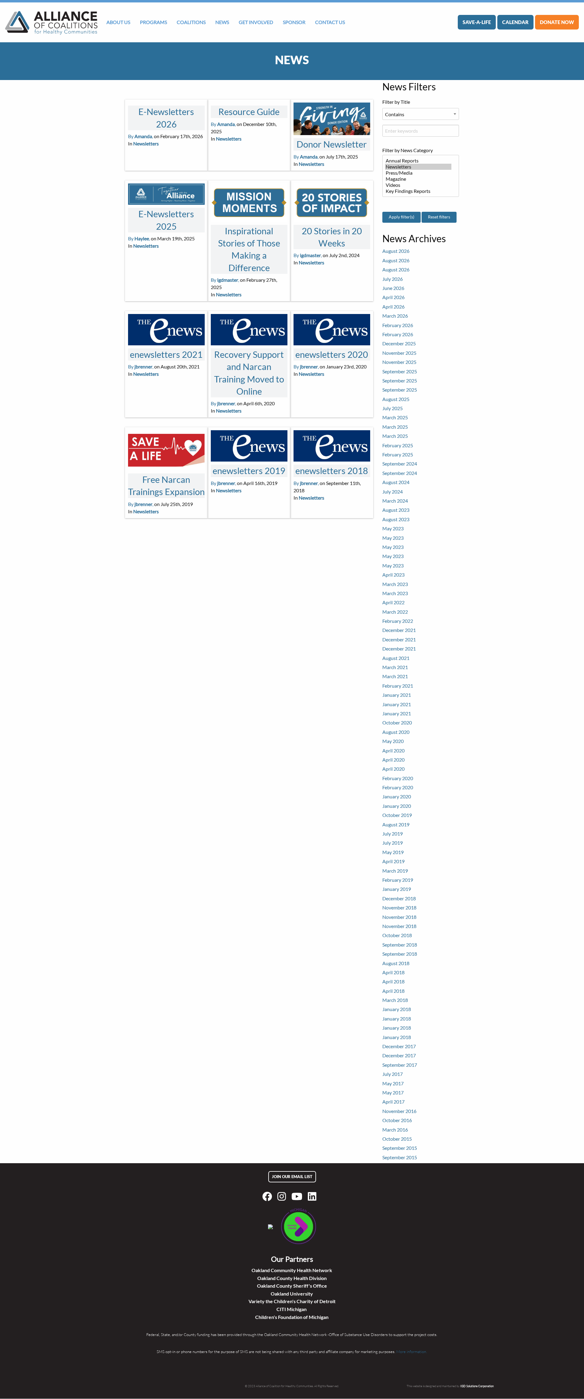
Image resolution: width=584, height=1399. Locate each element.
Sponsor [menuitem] (294, 22)
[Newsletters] (418, 167)
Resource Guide (249, 111)
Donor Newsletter (332, 144)
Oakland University (292, 1293)
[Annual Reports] (418, 161)
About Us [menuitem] (118, 22)
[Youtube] (298, 1196)
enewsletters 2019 (249, 471)
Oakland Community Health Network (292, 1270)
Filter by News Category (407, 150)
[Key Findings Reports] (418, 191)
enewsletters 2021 (166, 354)
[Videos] (418, 185)
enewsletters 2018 (331, 471)
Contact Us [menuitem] (330, 22)
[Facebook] (268, 1196)
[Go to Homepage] (51, 22)
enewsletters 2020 (331, 354)
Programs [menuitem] (153, 22)
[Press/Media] (418, 173)
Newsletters (146, 143)
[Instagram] (282, 1196)
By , (140, 136)
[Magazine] (418, 179)
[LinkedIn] (313, 1196)
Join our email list (292, 1176)
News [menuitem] (222, 22)
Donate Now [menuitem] (557, 22)
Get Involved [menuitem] (256, 22)
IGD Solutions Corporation (477, 1386)
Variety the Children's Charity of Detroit (292, 1301)
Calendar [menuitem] (515, 22)
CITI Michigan (292, 1309)
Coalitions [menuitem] (191, 22)
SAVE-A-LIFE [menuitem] (477, 22)
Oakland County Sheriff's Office (292, 1286)
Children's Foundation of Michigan (291, 1317)
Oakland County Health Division (292, 1278)
